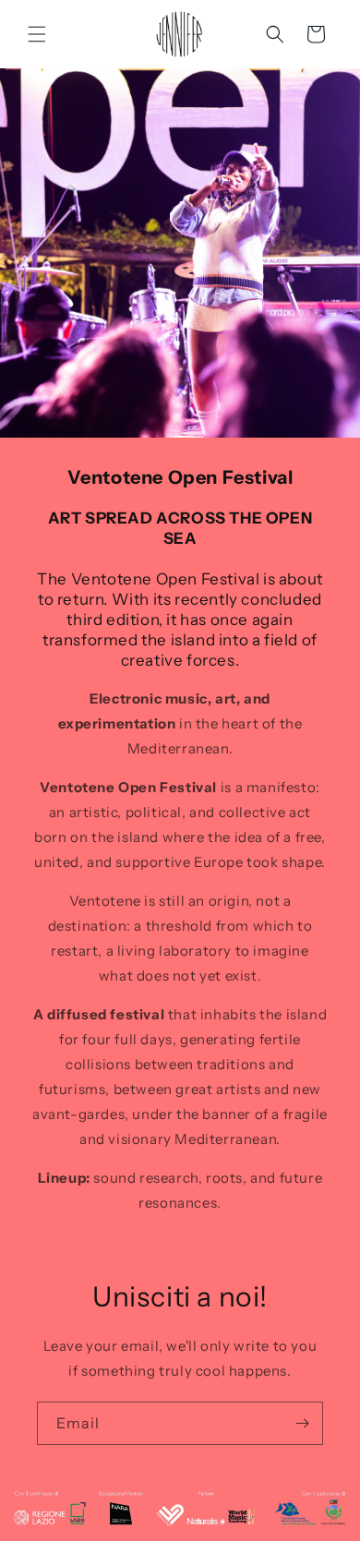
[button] (37, 34)
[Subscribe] (302, 1423)
